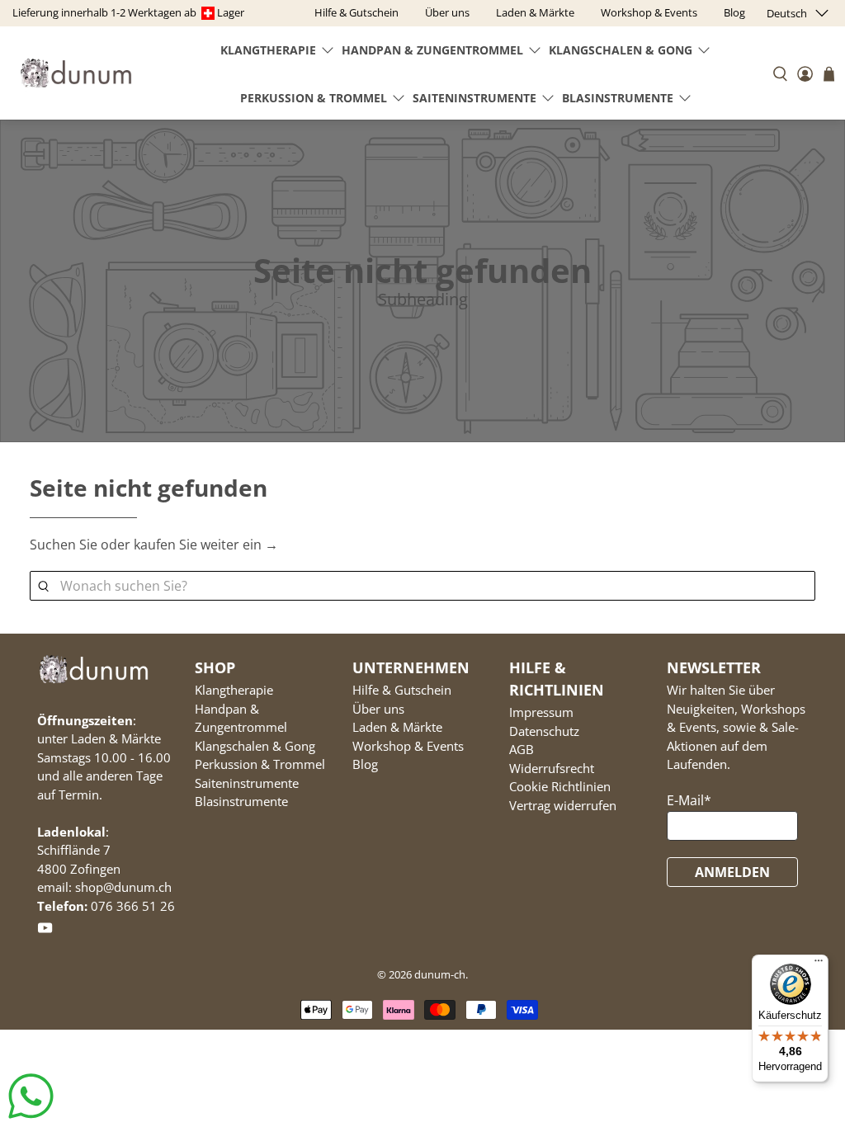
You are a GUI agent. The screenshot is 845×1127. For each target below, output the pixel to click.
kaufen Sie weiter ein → (206, 544)
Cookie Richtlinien (560, 786)
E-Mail (689, 800)
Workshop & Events (408, 746)
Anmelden (732, 872)
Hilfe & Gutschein (401, 689)
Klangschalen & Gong (620, 50)
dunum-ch (439, 974)
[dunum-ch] (76, 73)
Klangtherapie (268, 50)
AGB (521, 749)
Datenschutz (544, 731)
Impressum (541, 712)
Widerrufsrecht (551, 768)
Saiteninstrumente (474, 98)
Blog (365, 764)
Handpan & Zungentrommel (432, 50)
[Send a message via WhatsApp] (31, 1096)
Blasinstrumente (617, 98)
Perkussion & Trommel (313, 98)
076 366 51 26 (133, 906)
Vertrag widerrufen (562, 805)
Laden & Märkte (397, 727)
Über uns (378, 708)
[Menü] (818, 964)
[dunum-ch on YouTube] (45, 931)
